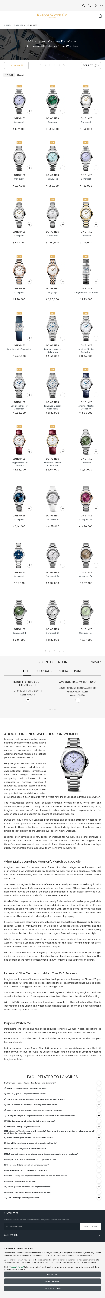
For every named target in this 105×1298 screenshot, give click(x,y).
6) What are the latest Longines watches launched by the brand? (33, 1110)
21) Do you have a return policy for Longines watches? (28, 1192)
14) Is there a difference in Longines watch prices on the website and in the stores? (41, 1154)
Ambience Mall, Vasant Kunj (77, 682)
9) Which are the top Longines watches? (22, 1126)
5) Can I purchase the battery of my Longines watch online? (31, 1104)
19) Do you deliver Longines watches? (20, 1181)
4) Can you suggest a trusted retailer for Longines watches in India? (34, 1099)
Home (7, 25)
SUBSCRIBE (90, 1226)
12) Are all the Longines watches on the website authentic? (30, 1143)
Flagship (52, 292)
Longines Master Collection (52, 350)
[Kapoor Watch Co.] (52, 16)
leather (65, 895)
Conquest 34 (52, 519)
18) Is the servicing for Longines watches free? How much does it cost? (35, 1176)
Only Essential (52, 1281)
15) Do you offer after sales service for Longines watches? (30, 1159)
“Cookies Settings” (16, 1267)
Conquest (19, 122)
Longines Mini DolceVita (86, 292)
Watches (18, 25)
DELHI (27, 671)
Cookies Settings (52, 1288)
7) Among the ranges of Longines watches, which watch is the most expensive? (39, 1115)
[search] (83, 5)
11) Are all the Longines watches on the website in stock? (29, 1137)
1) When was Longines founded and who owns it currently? (30, 1083)
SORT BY (88, 65)
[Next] (64, 65)
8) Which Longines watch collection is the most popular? (29, 1121)
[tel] (89, 5)
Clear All (20, 75)
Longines (19, 118)
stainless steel (49, 895)
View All (95, 662)
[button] (50, 709)
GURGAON (44, 671)
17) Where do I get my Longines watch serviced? (25, 1170)
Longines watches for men (66, 1032)
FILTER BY (15, 65)
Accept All (52, 1274)
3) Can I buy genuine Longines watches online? (25, 1094)
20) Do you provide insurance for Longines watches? (27, 1186)
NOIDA (63, 671)
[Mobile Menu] (5, 16)
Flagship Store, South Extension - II (27, 683)
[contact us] (101, 5)
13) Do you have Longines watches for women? (25, 1148)
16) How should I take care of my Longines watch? (26, 1165)
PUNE (78, 671)
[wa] (96, 5)
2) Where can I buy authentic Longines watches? (26, 1088)
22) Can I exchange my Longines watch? (22, 1197)
